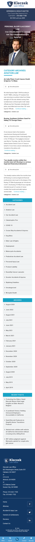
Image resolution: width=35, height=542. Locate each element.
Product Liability (11, 267)
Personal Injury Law (12, 262)
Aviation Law (15, 111)
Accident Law (10, 204)
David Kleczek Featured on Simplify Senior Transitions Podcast (15, 422)
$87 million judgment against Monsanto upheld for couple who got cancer (17, 441)
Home (5, 502)
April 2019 (9, 387)
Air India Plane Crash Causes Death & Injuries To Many (17, 80)
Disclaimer (10, 531)
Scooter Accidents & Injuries (16, 277)
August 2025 (10, 304)
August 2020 (10, 372)
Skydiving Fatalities (12, 282)
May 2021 (9, 330)
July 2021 (9, 320)
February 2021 (11, 341)
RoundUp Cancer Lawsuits (15, 272)
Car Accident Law (12, 215)
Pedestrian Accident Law (14, 256)
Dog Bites (9, 236)
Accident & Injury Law (10, 510)
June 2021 (9, 325)
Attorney (6, 506)
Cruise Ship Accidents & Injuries (17, 230)
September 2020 (11, 367)
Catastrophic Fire (12, 220)
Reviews (6, 519)
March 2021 (10, 336)
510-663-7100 (22, 16)
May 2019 (9, 382)
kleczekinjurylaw (14, 86)
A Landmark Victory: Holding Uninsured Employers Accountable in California (15, 413)
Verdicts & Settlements (11, 515)
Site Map (25, 531)
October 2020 (10, 361)
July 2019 (9, 377)
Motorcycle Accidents (13, 251)
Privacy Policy (18, 531)
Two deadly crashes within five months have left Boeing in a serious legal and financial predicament (17, 162)
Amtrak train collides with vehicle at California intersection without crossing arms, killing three (17, 432)
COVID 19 (9, 225)
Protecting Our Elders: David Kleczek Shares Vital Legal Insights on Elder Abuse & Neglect (15, 402)
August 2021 (10, 315)
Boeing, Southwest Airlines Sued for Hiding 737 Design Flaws (17, 119)
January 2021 (10, 346)
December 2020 (11, 351)
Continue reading (21, 109)
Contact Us (6, 523)
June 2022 (9, 310)
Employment (10, 246)
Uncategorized (11, 287)
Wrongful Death (11, 293)
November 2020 (11, 356)
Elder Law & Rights (12, 241)
